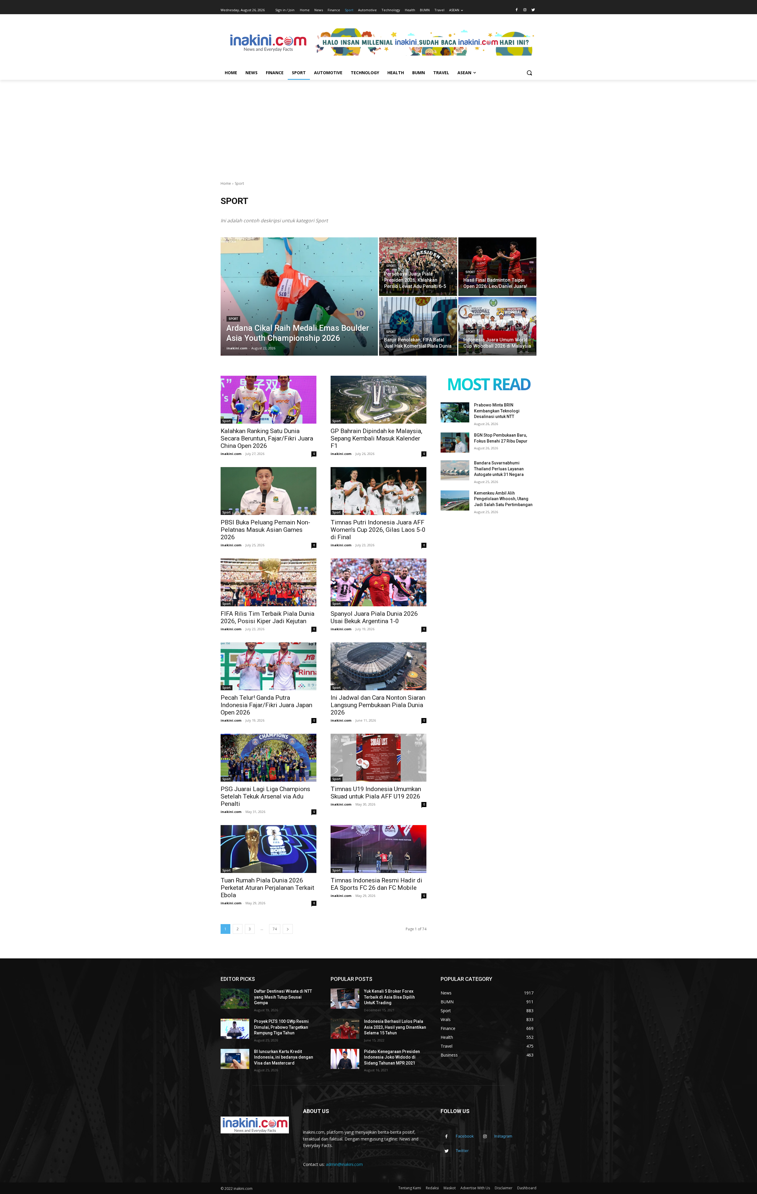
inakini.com (231, 453)
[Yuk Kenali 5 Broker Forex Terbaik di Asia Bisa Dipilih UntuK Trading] (345, 999)
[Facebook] (516, 10)
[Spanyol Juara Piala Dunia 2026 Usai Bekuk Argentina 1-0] (378, 582)
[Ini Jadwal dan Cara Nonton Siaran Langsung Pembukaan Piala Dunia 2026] (378, 666)
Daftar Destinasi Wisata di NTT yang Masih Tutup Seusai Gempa (283, 997)
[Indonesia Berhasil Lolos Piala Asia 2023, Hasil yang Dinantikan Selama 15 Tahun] (345, 1029)
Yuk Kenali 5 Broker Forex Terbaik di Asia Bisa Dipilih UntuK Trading (389, 997)
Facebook (465, 1136)
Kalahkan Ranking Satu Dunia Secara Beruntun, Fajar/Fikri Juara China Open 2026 (267, 438)
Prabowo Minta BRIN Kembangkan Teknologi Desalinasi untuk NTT (497, 411)
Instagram (503, 1136)
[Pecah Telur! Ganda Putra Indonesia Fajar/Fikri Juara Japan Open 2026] (268, 666)
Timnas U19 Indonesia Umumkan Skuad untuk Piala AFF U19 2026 (376, 792)
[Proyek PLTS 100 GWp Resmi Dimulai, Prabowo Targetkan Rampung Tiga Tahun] (235, 1029)
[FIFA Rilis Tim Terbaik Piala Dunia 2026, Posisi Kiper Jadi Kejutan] (268, 582)
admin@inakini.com (344, 1164)
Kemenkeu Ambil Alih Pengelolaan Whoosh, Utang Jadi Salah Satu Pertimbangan (503, 499)
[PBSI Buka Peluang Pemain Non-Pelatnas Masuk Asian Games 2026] (268, 491)
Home (226, 183)
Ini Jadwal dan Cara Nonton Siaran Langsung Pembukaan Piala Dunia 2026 (378, 705)
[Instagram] (524, 10)
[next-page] (288, 929)
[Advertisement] (378, 124)
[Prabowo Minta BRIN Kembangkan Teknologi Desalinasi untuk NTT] (455, 412)
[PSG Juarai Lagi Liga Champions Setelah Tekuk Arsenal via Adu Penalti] (268, 758)
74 (275, 928)
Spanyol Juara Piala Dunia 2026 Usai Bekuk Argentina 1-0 (374, 617)
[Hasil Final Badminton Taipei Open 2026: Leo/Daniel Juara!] (497, 266)
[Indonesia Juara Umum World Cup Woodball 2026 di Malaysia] (497, 326)
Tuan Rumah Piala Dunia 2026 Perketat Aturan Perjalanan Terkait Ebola (267, 888)
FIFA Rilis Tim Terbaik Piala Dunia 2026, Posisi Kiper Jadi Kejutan (267, 617)
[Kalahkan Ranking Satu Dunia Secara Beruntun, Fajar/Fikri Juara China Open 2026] (268, 400)
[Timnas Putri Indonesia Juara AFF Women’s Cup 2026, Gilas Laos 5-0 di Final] (378, 491)
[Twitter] (533, 10)
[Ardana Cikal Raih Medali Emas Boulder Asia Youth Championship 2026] (299, 296)
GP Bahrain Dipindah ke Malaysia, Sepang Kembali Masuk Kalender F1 (376, 438)
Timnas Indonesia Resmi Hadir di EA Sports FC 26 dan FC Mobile (376, 884)
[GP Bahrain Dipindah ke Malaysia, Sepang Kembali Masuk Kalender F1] (378, 400)
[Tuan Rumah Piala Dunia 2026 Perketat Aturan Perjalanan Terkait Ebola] (268, 849)
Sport (233, 318)
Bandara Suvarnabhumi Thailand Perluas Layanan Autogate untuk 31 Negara (499, 469)
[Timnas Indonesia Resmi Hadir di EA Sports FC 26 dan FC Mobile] (378, 849)
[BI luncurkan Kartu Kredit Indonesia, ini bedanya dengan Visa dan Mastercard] (235, 1059)
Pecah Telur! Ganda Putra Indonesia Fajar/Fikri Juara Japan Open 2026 (266, 705)
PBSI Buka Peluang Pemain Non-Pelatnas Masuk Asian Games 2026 (265, 530)
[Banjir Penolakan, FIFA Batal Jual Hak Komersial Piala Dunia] (418, 326)
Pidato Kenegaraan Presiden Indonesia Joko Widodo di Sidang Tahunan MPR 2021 (392, 1057)
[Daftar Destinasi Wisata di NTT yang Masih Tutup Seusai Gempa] (235, 999)
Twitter (462, 1150)
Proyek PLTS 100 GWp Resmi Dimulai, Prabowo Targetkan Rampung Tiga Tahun (281, 1027)
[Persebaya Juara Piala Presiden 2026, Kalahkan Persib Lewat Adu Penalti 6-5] (418, 266)
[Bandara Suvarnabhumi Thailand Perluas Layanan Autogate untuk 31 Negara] (455, 470)
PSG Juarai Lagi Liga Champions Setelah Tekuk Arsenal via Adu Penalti (265, 796)
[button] (529, 73)
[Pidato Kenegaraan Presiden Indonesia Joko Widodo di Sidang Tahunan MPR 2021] (345, 1059)
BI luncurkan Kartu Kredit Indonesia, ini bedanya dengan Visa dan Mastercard (283, 1057)
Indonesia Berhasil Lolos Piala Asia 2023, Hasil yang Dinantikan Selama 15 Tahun (395, 1027)
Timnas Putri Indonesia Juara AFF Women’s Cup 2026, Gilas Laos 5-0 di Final (378, 530)
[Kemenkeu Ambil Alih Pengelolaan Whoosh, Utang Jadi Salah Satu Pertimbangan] (455, 500)
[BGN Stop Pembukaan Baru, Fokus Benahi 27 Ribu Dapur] (455, 442)
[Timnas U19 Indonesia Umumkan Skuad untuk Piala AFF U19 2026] (378, 758)
